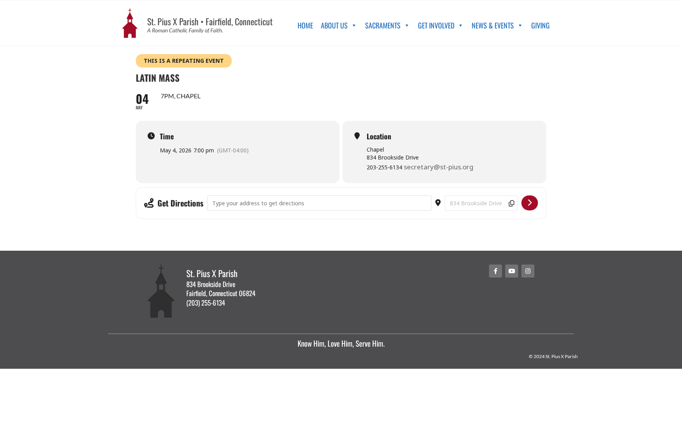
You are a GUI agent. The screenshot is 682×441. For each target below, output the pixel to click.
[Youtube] (511, 271)
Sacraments (383, 25)
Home (305, 25)
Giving (540, 25)
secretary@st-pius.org (438, 166)
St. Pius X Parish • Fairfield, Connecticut (210, 21)
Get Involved (436, 25)
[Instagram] (527, 271)
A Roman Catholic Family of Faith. (185, 30)
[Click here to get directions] (529, 202)
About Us (334, 25)
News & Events (493, 25)
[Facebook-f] (495, 271)
